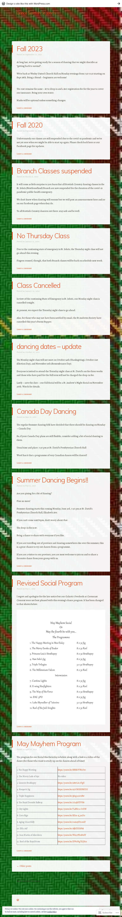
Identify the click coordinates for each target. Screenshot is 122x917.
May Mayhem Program (49, 743)
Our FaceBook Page (28, 881)
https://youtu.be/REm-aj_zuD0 (71, 815)
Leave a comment (24, 108)
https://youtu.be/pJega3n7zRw (71, 795)
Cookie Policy (52, 911)
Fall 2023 (29, 49)
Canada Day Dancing (46, 411)
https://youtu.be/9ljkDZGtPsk (71, 828)
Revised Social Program (49, 583)
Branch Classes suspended (54, 171)
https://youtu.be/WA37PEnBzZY (72, 835)
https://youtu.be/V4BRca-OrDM (72, 808)
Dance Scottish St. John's (36, 12)
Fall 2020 (29, 125)
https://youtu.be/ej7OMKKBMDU (73, 789)
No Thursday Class (43, 236)
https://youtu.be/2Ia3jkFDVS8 (71, 802)
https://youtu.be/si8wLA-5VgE (71, 782)
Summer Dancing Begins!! (52, 480)
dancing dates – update (49, 346)
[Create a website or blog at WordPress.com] (18, 900)
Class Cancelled (38, 285)
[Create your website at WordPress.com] (61, 3)
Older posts (24, 866)
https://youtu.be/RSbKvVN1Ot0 (72, 769)
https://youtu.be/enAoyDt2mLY (72, 822)
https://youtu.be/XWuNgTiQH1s (72, 841)
